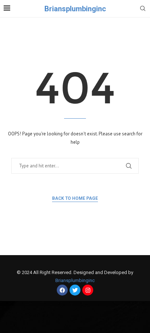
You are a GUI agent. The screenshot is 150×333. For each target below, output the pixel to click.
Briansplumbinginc (75, 280)
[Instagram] (87, 290)
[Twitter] (75, 290)
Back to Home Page (75, 198)
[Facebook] (62, 290)
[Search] (142, 9)
